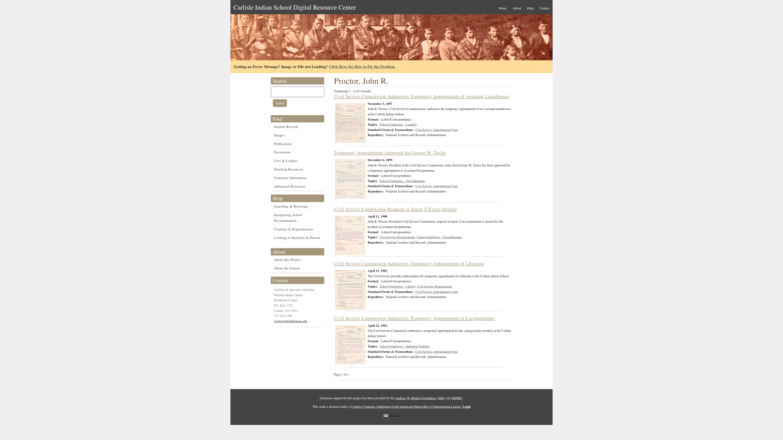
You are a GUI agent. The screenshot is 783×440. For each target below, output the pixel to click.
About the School (287, 268)
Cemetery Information (290, 177)
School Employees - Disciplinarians (402, 181)
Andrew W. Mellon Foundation (415, 398)
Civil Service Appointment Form (436, 130)
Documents (282, 152)
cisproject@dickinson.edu (290, 321)
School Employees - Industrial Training (405, 346)
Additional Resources (289, 186)
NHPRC (456, 398)
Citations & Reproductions (293, 229)
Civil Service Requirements (397, 237)
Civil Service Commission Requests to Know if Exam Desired (395, 209)
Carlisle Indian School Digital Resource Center (294, 7)
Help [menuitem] (530, 8)
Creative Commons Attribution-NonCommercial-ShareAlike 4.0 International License (406, 406)
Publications (283, 143)
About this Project (287, 259)
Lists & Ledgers (286, 160)
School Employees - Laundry (398, 124)
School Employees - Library (397, 286)
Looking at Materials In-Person (297, 237)
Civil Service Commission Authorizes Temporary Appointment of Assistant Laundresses (421, 96)
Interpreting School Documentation (288, 217)
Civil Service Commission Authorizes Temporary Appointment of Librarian (409, 263)
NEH (440, 398)
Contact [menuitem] (545, 8)
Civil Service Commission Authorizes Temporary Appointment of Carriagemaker (414, 318)
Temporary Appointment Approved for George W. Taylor (390, 152)
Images (279, 135)
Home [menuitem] (503, 8)
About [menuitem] (517, 8)
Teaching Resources (288, 169)
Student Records (286, 126)
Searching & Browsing (290, 206)
